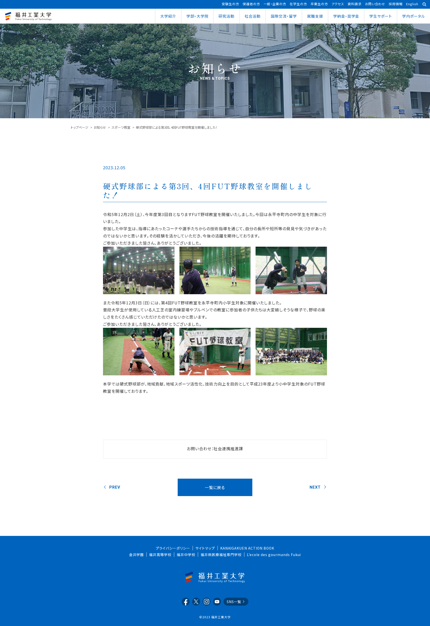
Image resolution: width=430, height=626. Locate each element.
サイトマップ (205, 548)
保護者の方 (251, 3)
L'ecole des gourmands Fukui (274, 554)
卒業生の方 (319, 3)
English (412, 3)
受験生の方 (230, 3)
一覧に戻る (215, 487)
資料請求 (355, 3)
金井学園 (136, 554)
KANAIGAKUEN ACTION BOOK (247, 548)
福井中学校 (186, 554)
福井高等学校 (160, 554)
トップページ (79, 127)
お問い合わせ (375, 3)
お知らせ (100, 127)
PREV (114, 487)
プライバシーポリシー (173, 548)
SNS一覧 (234, 601)
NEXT (315, 487)
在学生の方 (298, 3)
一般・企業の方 (275, 3)
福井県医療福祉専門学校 (221, 554)
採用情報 (396, 3)
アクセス (337, 3)
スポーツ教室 (120, 127)
